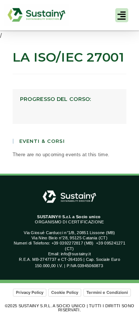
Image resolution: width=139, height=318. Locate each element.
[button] (121, 15)
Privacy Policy (29, 292)
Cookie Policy (64, 292)
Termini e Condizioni (107, 292)
